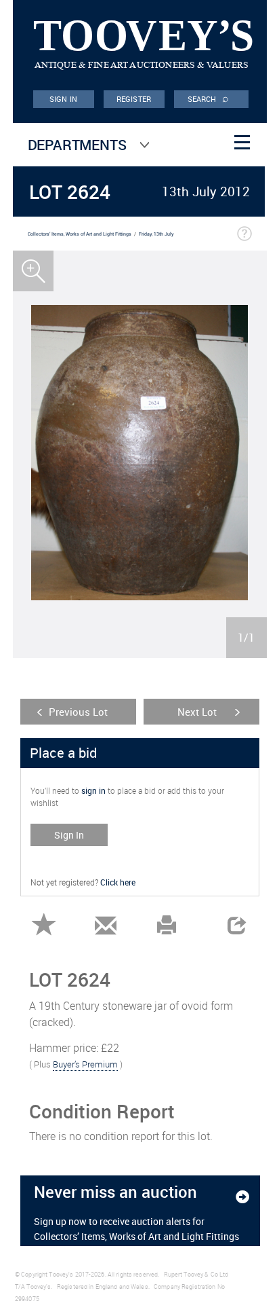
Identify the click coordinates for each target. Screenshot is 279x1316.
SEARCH (209, 97)
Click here (117, 882)
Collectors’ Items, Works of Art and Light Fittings (79, 234)
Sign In (69, 834)
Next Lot (197, 711)
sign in (93, 790)
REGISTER (133, 99)
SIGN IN (63, 99)
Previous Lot (78, 711)
